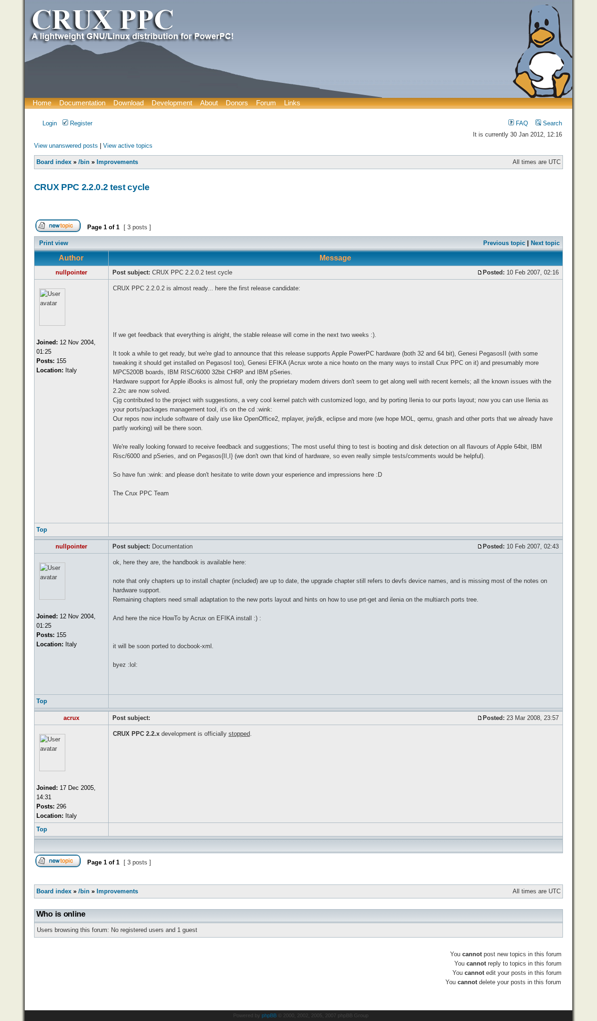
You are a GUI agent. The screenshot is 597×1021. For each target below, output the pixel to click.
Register (80, 123)
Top (41, 529)
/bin (84, 161)
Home (42, 103)
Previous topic (504, 243)
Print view (53, 243)
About (209, 103)
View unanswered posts (66, 145)
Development (172, 103)
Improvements (117, 161)
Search (551, 123)
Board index (53, 161)
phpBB (269, 1015)
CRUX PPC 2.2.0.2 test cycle (92, 187)
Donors (237, 103)
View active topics (128, 145)
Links (292, 103)
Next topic (545, 243)
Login (49, 123)
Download (128, 103)
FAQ (521, 123)
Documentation (82, 103)
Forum (266, 103)
